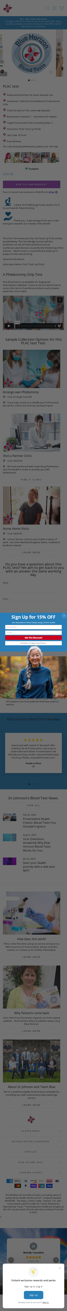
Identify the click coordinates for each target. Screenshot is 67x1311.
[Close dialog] (64, 615)
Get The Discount (33, 637)
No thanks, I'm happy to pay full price (33, 643)
